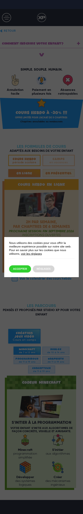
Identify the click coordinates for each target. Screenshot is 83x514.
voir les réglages (31, 253)
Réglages (44, 269)
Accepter (20, 269)
